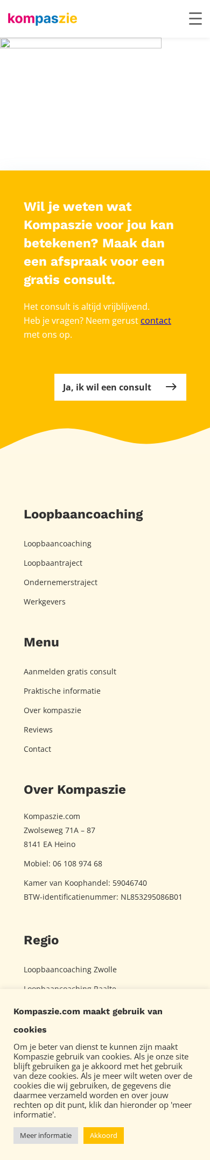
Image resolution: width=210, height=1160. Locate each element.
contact (156, 320)
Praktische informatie (62, 691)
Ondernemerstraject (60, 582)
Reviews (38, 729)
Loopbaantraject (53, 563)
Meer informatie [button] (46, 1135)
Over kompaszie (52, 710)
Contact (37, 749)
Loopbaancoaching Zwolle (70, 969)
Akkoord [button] (103, 1135)
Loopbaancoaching (58, 543)
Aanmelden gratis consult (70, 671)
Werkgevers (45, 601)
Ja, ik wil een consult (107, 387)
